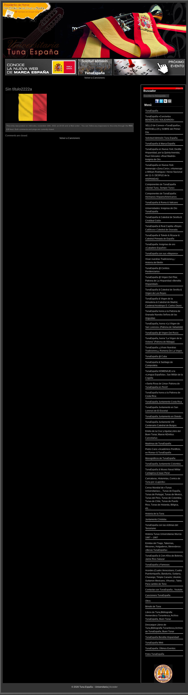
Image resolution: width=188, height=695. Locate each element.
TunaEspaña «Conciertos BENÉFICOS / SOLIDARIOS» (159, 118)
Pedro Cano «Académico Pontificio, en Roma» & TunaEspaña (163, 451)
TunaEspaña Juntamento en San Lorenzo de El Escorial (161, 409)
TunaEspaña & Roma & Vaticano (161, 202)
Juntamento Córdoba (155, 519)
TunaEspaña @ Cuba (156, 356)
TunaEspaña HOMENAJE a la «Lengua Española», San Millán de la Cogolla (164, 374)
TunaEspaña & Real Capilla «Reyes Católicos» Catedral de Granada (163, 228)
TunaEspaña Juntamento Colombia (163, 464)
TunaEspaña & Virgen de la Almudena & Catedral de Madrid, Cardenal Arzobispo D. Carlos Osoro (163, 302)
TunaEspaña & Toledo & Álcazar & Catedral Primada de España (162, 237)
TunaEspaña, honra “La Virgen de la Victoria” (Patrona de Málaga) (163, 340)
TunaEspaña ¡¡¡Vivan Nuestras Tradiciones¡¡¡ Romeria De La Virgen (163, 349)
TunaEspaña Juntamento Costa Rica (163, 402)
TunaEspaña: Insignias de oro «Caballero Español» (160, 246)
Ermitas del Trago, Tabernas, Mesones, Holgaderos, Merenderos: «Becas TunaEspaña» (163, 546)
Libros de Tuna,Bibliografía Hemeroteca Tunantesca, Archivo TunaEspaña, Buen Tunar (161, 615)
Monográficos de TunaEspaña (160, 458)
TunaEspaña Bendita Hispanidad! (162, 637)
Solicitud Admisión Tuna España (161, 138)
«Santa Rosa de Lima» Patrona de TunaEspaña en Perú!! (162, 385)
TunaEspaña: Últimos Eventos (160, 648)
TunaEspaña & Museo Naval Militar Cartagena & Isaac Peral (162, 471)
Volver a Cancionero (94, 78)
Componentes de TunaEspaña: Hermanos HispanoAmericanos (161, 195)
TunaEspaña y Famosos (157, 564)
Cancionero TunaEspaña (157, 595)
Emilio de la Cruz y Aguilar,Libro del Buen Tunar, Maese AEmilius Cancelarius (163, 434)
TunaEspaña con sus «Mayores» (161, 253)
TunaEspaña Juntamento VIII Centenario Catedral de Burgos (160, 424)
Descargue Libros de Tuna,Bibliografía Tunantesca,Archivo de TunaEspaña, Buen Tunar (164, 628)
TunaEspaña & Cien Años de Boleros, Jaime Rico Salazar (164, 557)
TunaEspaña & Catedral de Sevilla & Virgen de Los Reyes (163, 291)
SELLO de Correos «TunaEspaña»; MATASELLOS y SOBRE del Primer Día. (163, 129)
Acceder (113, 687)
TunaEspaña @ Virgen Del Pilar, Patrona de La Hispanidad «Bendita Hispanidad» (163, 280)
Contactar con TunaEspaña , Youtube (163, 589)
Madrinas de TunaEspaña (158, 443)
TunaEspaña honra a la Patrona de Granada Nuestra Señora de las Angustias (162, 314)
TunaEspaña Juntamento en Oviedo (163, 416)
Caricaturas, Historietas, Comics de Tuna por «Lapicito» (162, 480)
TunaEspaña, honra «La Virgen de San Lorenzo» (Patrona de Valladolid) (164, 325)
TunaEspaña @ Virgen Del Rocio (161, 333)
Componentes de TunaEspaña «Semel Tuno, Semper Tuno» (160, 186)
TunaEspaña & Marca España (160, 143)
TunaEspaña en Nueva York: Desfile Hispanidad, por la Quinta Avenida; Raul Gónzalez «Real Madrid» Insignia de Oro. (163, 154)
